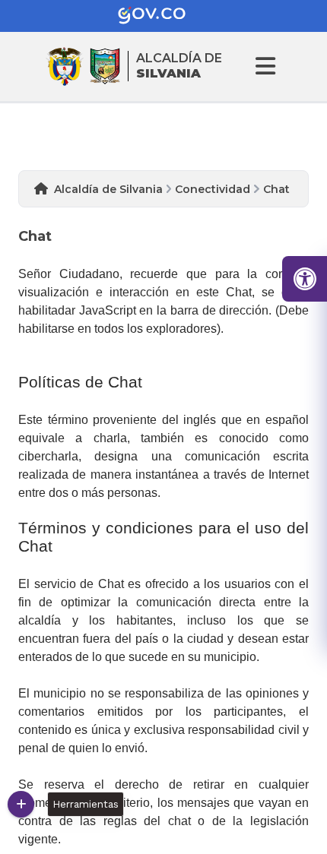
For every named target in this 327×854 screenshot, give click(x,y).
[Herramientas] (21, 804)
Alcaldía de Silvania (108, 189)
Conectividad (212, 189)
